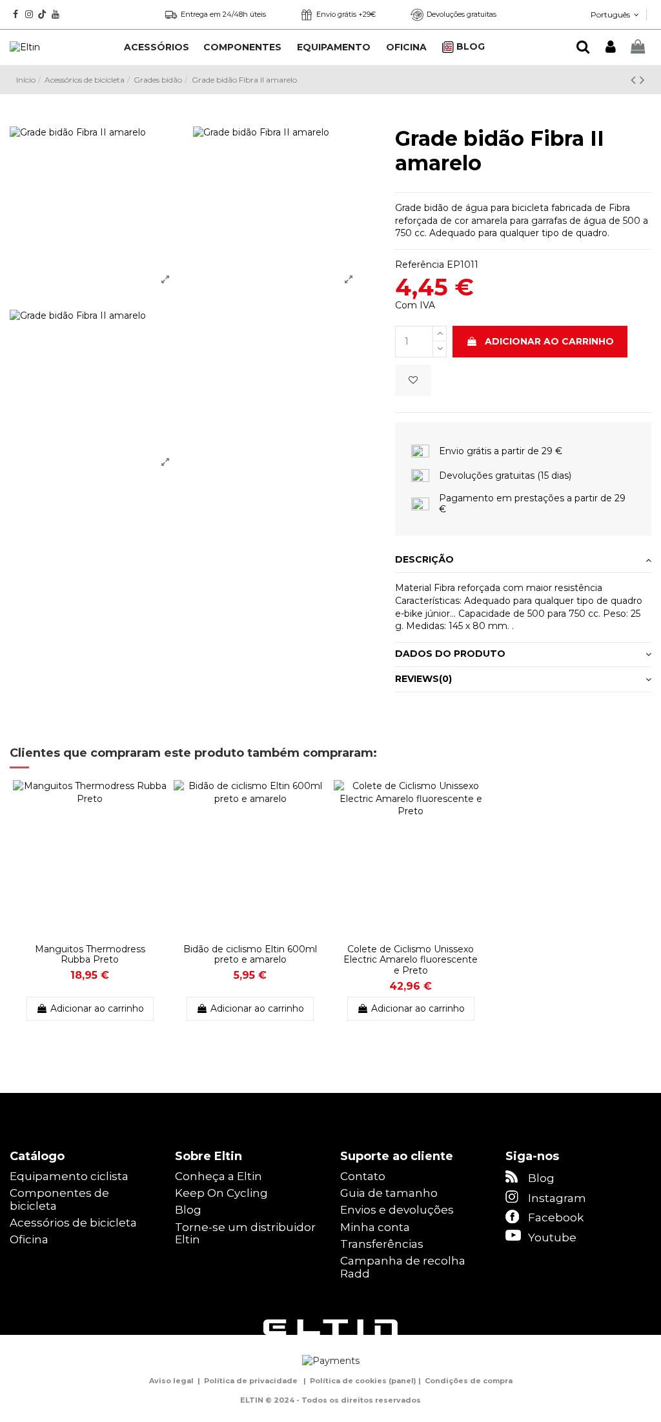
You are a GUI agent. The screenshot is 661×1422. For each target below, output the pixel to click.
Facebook (556, 1217)
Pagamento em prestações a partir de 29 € (532, 503)
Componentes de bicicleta (59, 1199)
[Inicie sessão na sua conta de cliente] (610, 47)
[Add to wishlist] (413, 380)
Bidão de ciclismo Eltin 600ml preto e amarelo (250, 954)
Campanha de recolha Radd (402, 1267)
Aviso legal (171, 1380)
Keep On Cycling (221, 1193)
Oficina (29, 1240)
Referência (419, 264)
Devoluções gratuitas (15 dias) (505, 475)
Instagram (557, 1198)
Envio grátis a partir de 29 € (500, 451)
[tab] (523, 561)
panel (402, 1380)
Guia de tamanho (389, 1193)
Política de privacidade (251, 1380)
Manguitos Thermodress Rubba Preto (90, 954)
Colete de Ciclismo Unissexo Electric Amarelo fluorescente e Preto (410, 960)
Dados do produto (450, 653)
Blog (188, 1210)
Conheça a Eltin (218, 1176)
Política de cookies (348, 1380)
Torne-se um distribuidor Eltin (245, 1234)
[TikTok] (42, 14)
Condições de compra (469, 1380)
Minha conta (375, 1227)
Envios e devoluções (397, 1210)
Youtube (552, 1237)
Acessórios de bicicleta (73, 1223)
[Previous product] (635, 80)
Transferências (381, 1244)
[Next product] (642, 80)
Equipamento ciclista (69, 1176)
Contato (362, 1176)
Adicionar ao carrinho (549, 341)
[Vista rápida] (157, 822)
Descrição (424, 559)
